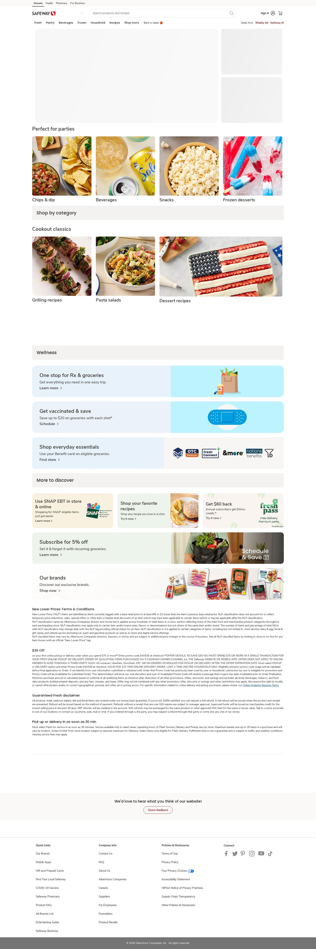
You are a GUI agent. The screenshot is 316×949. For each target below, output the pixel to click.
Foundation (105, 914)
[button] (71, 13)
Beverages (106, 200)
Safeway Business (47, 931)
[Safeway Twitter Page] (235, 853)
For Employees (108, 905)
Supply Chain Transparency (178, 896)
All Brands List (44, 914)
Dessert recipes (175, 300)
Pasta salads (108, 300)
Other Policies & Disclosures (178, 905)
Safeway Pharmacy (48, 896)
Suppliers (104, 896)
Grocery (38, 3)
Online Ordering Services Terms (261, 685)
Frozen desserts (239, 200)
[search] (231, 13)
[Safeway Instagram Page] (252, 853)
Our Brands (43, 853)
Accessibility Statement (176, 879)
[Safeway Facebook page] (227, 853)
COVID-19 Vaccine (47, 888)
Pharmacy (61, 3)
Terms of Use (170, 853)
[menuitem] (38, 22)
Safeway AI (277, 22)
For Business (77, 3)
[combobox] (163, 13)
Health (49, 3)
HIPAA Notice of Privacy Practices (182, 888)
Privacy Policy (170, 862)
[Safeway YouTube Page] (261, 853)
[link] (51, 388)
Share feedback (158, 810)
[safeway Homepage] (44, 13)
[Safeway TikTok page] (270, 853)
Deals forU (247, 22)
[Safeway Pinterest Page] (243, 853)
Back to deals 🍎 (153, 22)
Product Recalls (108, 922)
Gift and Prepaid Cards (50, 871)
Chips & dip (43, 200)
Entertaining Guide (47, 922)
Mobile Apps (43, 862)
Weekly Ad (261, 22)
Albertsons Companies (113, 879)
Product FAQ (43, 905)
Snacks (166, 200)
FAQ (101, 862)
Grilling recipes (47, 300)
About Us (104, 871)
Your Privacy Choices (174, 871)
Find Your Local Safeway (51, 879)
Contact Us (105, 853)
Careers (103, 888)
